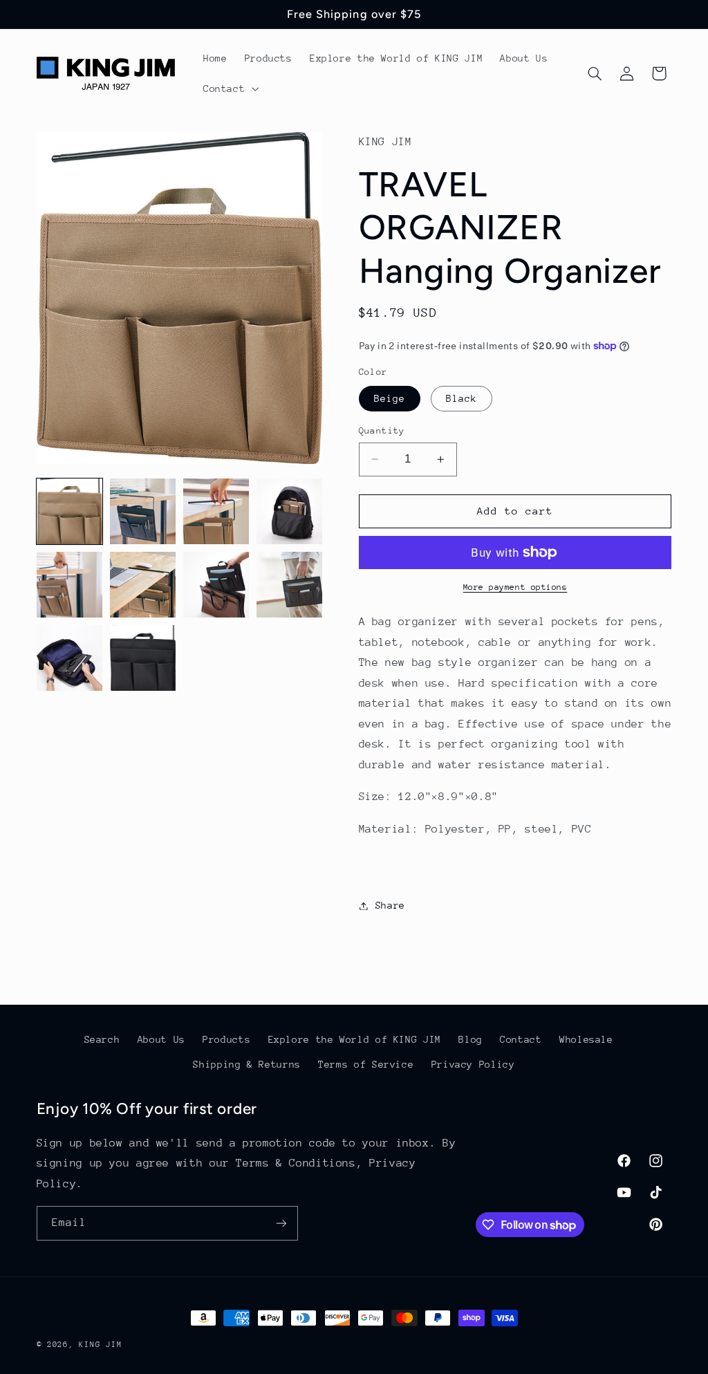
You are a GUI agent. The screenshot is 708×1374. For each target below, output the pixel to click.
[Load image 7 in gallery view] (216, 585)
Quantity (382, 430)
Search (102, 1039)
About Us (161, 1039)
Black (461, 398)
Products (226, 1039)
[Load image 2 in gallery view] (143, 512)
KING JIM (100, 1344)
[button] (229, 88)
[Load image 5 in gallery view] (70, 585)
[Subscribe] (281, 1223)
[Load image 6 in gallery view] (143, 585)
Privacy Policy (473, 1064)
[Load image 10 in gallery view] (143, 658)
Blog (470, 1039)
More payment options (515, 587)
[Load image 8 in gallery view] (290, 585)
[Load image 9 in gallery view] (70, 658)
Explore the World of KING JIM (354, 1039)
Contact (520, 1039)
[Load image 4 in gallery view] (290, 512)
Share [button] (390, 905)
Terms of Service (365, 1064)
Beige (389, 398)
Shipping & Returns (246, 1064)
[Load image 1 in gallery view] (70, 512)
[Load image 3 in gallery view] (216, 512)
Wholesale (586, 1039)
